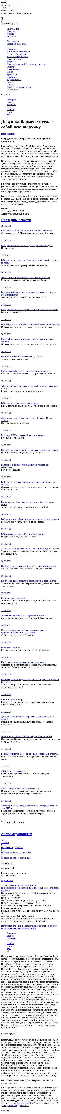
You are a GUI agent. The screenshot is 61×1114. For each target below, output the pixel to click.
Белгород (11, 99)
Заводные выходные (17, 44)
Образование (13, 69)
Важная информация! (17, 56)
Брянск (10, 102)
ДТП (9, 46)
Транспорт (12, 74)
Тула (9, 114)
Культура (11, 67)
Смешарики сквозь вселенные (15, 856)
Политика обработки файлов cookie (18, 928)
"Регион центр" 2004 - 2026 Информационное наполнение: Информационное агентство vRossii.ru (30, 888)
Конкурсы (12, 36)
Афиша (10, 34)
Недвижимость (14, 79)
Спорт (10, 72)
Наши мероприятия (16, 54)
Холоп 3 (5, 841)
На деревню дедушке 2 (12, 846)
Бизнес (10, 82)
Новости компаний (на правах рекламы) (26, 64)
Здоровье (11, 61)
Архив (10, 84)
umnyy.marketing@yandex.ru (15, 1105)
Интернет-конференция (18, 51)
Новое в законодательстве (19, 87)
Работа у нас (13, 29)
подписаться (7, 880)
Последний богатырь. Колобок (16, 851)
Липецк (10, 109)
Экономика (12, 90)
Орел (9, 112)
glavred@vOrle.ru (26, 1103)
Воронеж (11, 104)
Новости (11, 31)
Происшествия (14, 59)
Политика (11, 77)
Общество (12, 49)
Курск (10, 107)
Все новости (13, 41)
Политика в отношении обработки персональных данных (29, 926)
